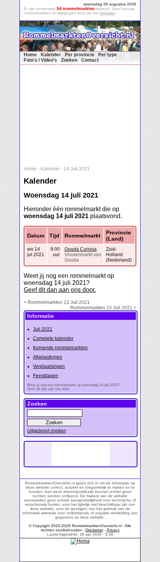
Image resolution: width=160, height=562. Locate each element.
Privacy (113, 530)
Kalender (51, 54)
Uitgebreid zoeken (46, 431)
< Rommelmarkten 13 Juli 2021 (57, 302)
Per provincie (79, 54)
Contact (90, 60)
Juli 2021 (42, 329)
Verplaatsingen (49, 366)
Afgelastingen (47, 357)
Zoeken (69, 60)
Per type (107, 54)
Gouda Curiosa (80, 249)
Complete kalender (53, 338)
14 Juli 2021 (77, 169)
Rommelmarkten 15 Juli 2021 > (103, 307)
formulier (107, 13)
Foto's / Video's (40, 60)
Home (30, 54)
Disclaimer (94, 530)
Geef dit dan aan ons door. (60, 289)
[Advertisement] (84, 113)
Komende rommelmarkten (60, 347)
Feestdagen (45, 375)
